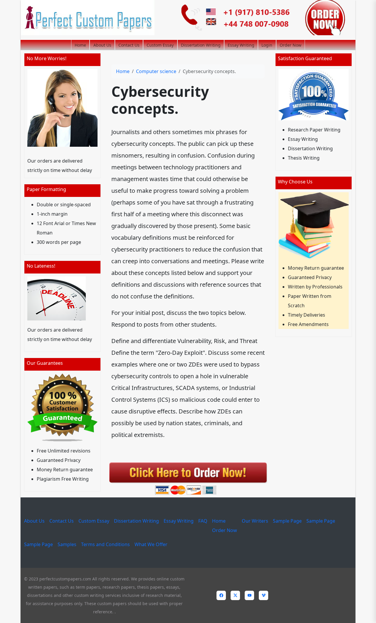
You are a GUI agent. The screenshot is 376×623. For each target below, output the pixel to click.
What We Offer (151, 544)
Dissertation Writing (201, 45)
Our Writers (255, 521)
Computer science (156, 71)
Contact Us (129, 45)
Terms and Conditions (105, 544)
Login (266, 45)
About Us (102, 45)
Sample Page (287, 521)
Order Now (290, 45)
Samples (67, 544)
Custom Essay (160, 45)
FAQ (202, 521)
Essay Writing (241, 45)
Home (80, 45)
